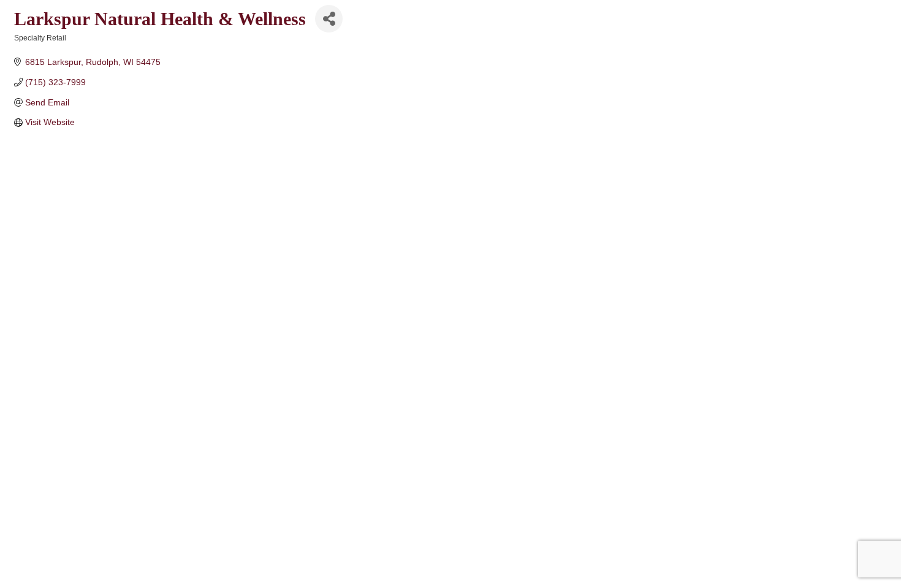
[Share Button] (329, 18)
